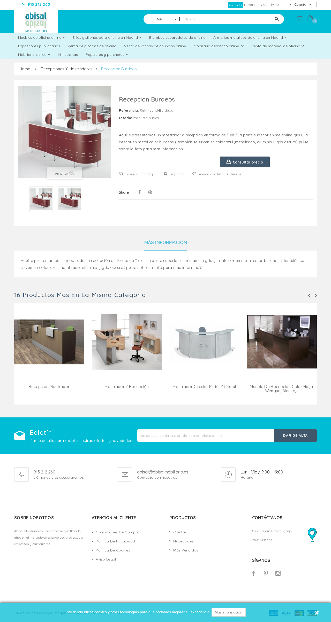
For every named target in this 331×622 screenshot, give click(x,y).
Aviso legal (106, 559)
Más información (228, 612)
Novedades (183, 541)
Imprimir (177, 174)
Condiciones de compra (117, 532)
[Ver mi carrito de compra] (310, 18)
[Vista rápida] (49, 348)
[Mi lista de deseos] (300, 20)
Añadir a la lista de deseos (220, 174)
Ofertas (180, 532)
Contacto (235, 5)
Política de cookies (113, 550)
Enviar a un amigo (140, 174)
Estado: (125, 118)
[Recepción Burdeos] (41, 199)
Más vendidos (185, 550)
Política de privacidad (115, 541)
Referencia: (129, 110)
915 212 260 (44, 472)
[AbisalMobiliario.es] (36, 21)
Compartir (139, 192)
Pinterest (150, 192)
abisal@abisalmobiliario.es (162, 472)
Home (24, 68)
